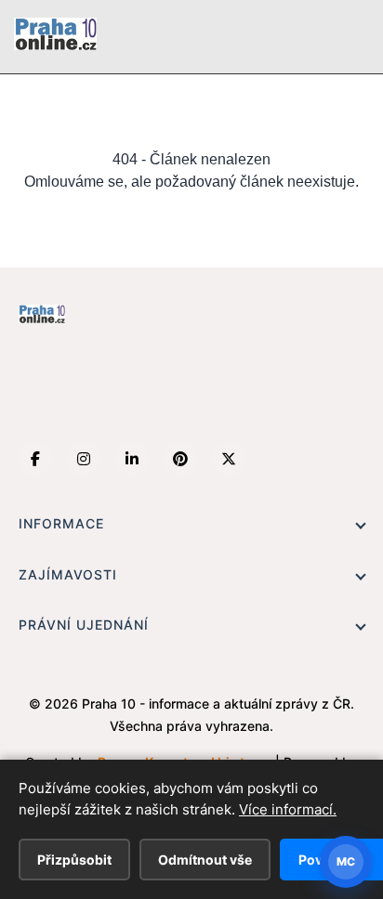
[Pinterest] (180, 459)
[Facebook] (35, 459)
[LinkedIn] (132, 459)
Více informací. (288, 809)
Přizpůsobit (74, 859)
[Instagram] (83, 459)
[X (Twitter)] (228, 459)
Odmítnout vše (205, 859)
